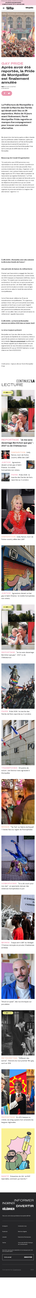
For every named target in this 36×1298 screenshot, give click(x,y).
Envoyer (28, 1257)
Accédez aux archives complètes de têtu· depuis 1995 (13, 3)
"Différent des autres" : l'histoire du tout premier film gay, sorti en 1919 (17, 1060)
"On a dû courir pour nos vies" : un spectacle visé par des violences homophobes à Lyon (17, 886)
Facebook (4, 1231)
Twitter (4, 1242)
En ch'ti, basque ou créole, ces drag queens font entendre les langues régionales (17, 1119)
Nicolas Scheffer (10, 86)
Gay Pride (12, 63)
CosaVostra (17, 1270)
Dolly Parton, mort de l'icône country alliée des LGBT (20, 455)
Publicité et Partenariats (24, 1237)
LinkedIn (4, 1237)
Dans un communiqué (17, 341)
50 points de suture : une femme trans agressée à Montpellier (15, 770)
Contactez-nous (22, 1226)
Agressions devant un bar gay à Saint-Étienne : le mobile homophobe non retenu (18, 596)
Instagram (5, 1226)
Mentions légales (22, 1231)
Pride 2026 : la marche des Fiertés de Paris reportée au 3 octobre (21, 477)
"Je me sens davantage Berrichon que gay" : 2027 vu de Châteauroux (17, 442)
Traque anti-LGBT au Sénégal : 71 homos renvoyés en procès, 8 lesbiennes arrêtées (17, 945)
